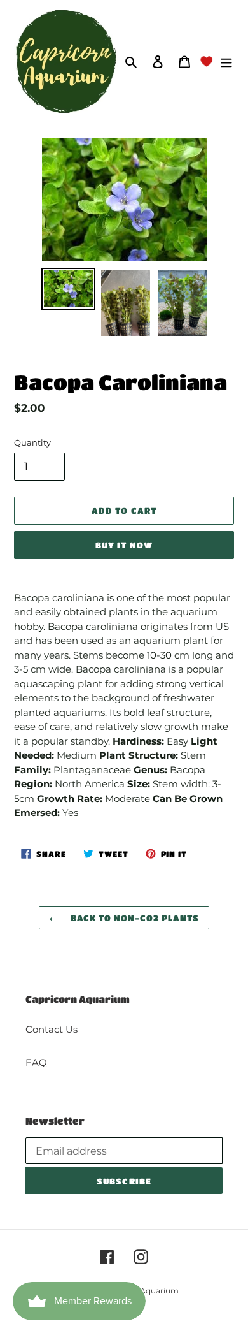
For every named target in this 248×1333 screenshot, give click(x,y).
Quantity (32, 442)
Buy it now (123, 545)
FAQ (36, 1062)
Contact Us (51, 1029)
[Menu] (226, 61)
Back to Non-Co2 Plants (134, 917)
